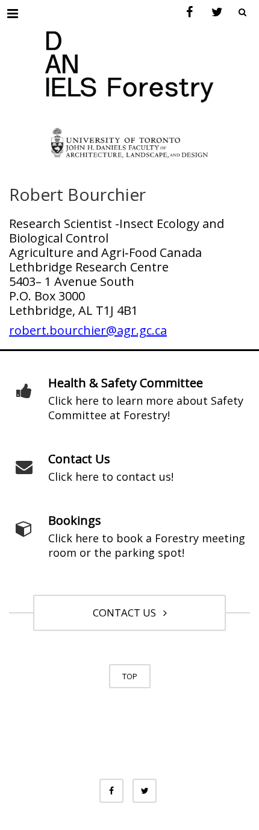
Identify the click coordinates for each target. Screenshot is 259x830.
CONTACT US (127, 612)
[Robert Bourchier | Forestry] (129, 61)
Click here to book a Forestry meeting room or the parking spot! (146, 545)
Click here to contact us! (110, 476)
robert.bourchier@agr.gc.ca (88, 330)
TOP (129, 676)
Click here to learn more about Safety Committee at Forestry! (145, 407)
